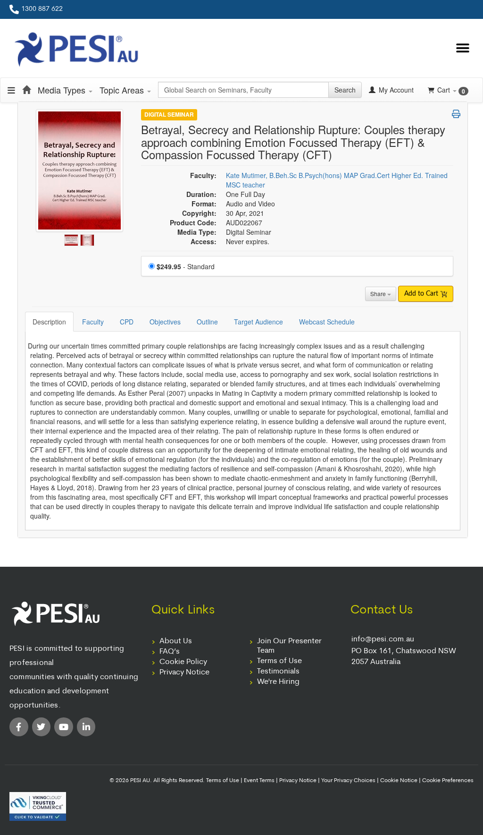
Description (49, 321)
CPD (126, 321)
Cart (451, 90)
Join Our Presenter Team (289, 646)
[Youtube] (63, 726)
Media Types (63, 90)
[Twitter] (41, 726)
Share (378, 294)
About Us (175, 641)
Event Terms (259, 781)
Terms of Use (279, 661)
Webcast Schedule (327, 321)
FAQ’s (169, 652)
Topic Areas (123, 90)
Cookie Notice (398, 781)
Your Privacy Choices (348, 781)
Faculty (93, 321)
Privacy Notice (184, 672)
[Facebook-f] (18, 726)
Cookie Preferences (448, 781)
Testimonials (278, 671)
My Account (395, 89)
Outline (207, 321)
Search (345, 89)
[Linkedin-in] (86, 726)
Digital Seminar (169, 114)
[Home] (26, 90)
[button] (463, 48)
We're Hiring (278, 682)
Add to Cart (422, 293)
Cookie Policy (183, 662)
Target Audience (258, 321)
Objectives (165, 321)
